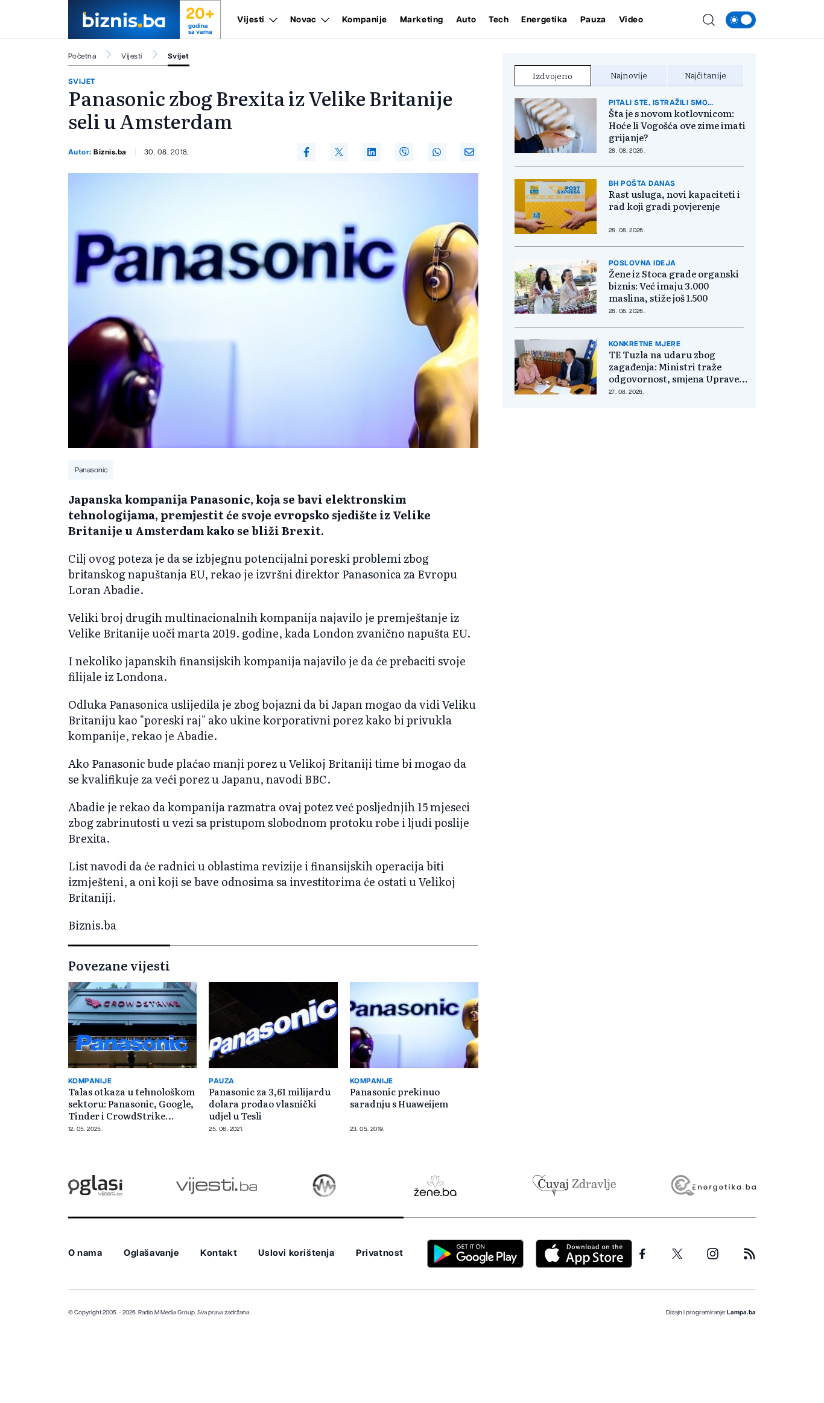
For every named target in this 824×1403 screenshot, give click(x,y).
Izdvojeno (552, 75)
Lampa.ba (741, 1313)
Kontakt (218, 1253)
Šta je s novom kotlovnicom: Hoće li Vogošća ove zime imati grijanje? (677, 125)
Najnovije (628, 75)
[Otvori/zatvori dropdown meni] (271, 20)
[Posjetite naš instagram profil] (712, 1253)
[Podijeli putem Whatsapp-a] (437, 152)
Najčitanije (705, 75)
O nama (85, 1253)
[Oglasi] (95, 1185)
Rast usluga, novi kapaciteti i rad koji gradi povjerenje (674, 200)
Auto (466, 20)
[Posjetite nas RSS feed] (749, 1253)
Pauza (593, 20)
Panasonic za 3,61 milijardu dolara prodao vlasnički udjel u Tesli (270, 1104)
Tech (499, 20)
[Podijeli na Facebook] (306, 152)
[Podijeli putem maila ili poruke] (469, 152)
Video (631, 20)
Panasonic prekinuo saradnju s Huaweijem (399, 1098)
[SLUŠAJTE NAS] (324, 1185)
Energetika (544, 20)
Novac (303, 20)
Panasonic (91, 469)
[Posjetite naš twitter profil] (677, 1254)
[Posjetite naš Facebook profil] (642, 1254)
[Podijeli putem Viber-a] (404, 152)
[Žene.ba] (435, 1185)
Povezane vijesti (119, 965)
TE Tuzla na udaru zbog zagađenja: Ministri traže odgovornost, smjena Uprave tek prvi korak (674, 367)
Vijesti (251, 20)
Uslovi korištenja (296, 1253)
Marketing (421, 20)
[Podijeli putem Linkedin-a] (372, 152)
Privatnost (380, 1253)
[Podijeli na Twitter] (339, 152)
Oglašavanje (151, 1253)
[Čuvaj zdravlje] (574, 1185)
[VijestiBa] (216, 1185)
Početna (82, 56)
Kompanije (364, 20)
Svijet (178, 56)
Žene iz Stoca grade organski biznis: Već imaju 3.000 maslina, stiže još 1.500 (674, 286)
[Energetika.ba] (713, 1185)
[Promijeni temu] (741, 19)
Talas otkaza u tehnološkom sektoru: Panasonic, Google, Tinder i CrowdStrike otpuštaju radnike (131, 1104)
